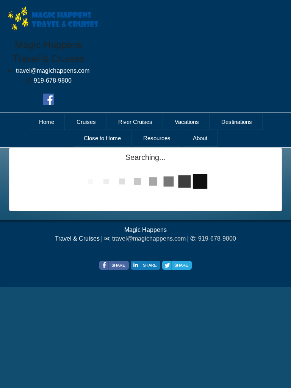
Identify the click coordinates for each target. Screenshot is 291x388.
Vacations (187, 122)
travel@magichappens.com (149, 238)
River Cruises (135, 122)
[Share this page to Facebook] (114, 265)
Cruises (86, 122)
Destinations (236, 122)
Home (46, 122)
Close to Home (102, 138)
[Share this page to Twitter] (177, 265)
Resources (157, 138)
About (200, 138)
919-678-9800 (217, 238)
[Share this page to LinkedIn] (145, 265)
